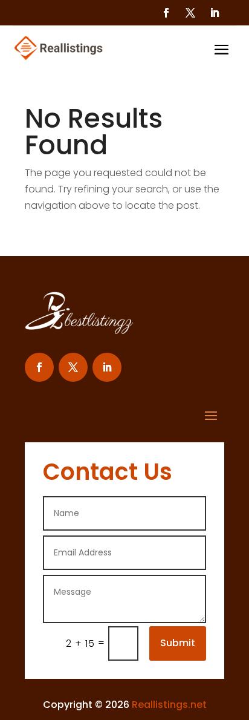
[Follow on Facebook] (166, 12)
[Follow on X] (190, 12)
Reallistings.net (169, 705)
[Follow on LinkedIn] (214, 12)
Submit (177, 643)
